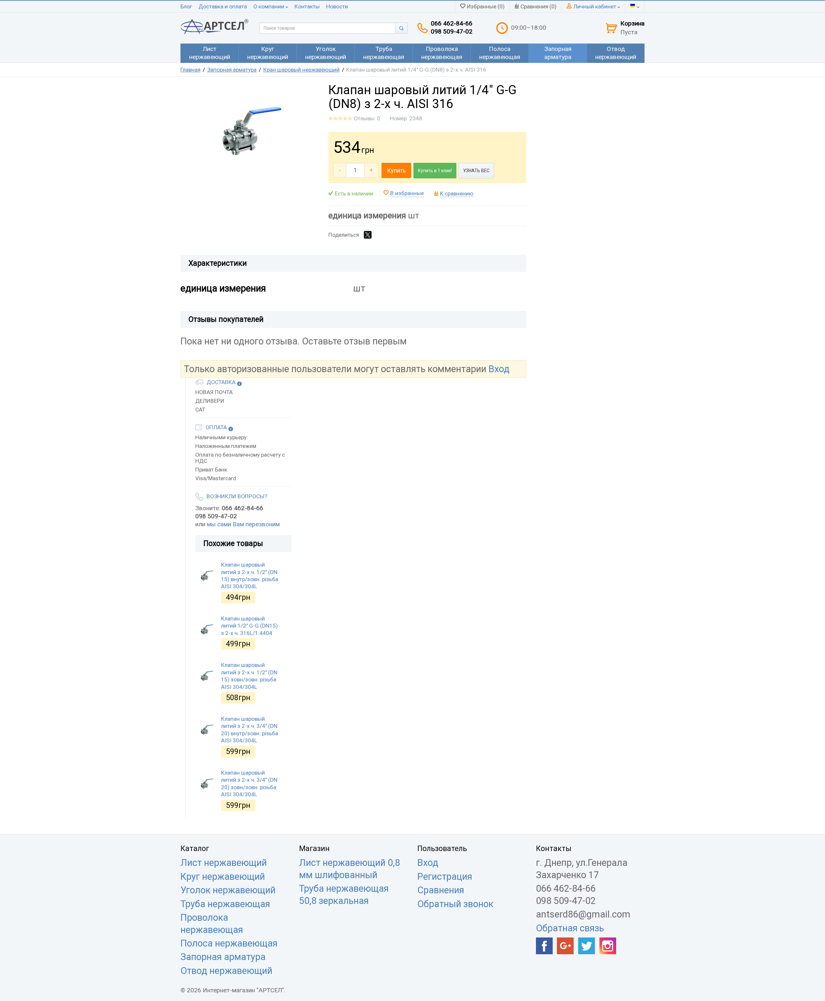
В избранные (407, 193)
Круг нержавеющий (222, 876)
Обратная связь (570, 928)
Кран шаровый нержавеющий (301, 69)
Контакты (307, 6)
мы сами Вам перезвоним (243, 524)
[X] (368, 235)
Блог (186, 6)
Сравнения (440, 890)
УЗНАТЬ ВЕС (476, 170)
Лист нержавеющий (223, 862)
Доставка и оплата (223, 6)
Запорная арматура (232, 69)
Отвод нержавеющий (226, 970)
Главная (190, 69)
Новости (337, 6)
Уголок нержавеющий (228, 890)
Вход (499, 368)
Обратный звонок (455, 903)
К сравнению (456, 193)
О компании (269, 6)
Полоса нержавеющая (228, 943)
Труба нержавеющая (225, 903)
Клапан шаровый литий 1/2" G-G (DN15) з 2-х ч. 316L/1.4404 (249, 625)
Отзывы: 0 (367, 118)
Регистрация (444, 876)
